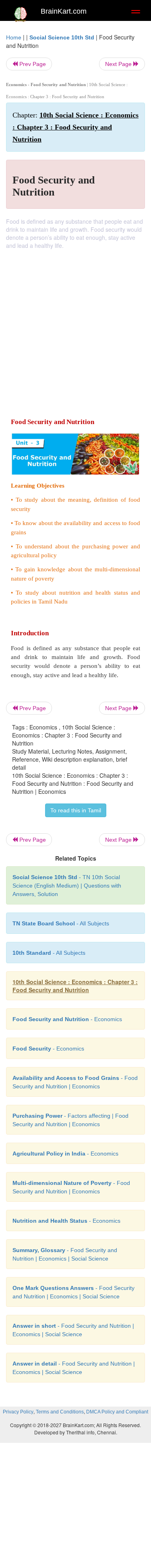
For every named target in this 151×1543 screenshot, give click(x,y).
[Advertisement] (75, 328)
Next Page (119, 64)
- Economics (67, 1019)
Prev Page (32, 64)
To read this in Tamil (75, 810)
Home (13, 37)
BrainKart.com (64, 11)
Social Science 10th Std (61, 37)
